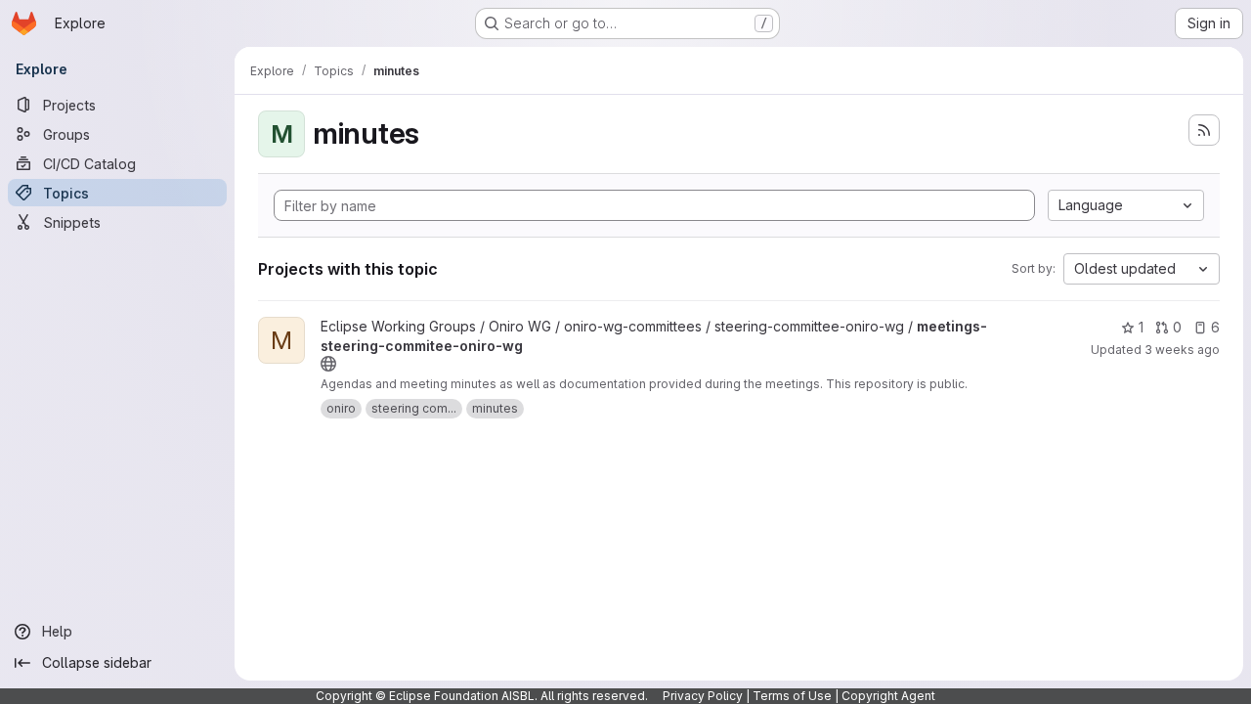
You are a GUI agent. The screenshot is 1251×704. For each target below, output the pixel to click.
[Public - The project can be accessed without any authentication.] (328, 364)
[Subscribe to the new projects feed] (1204, 130)
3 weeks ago (1182, 349)
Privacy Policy (703, 695)
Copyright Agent (888, 695)
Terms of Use (792, 695)
